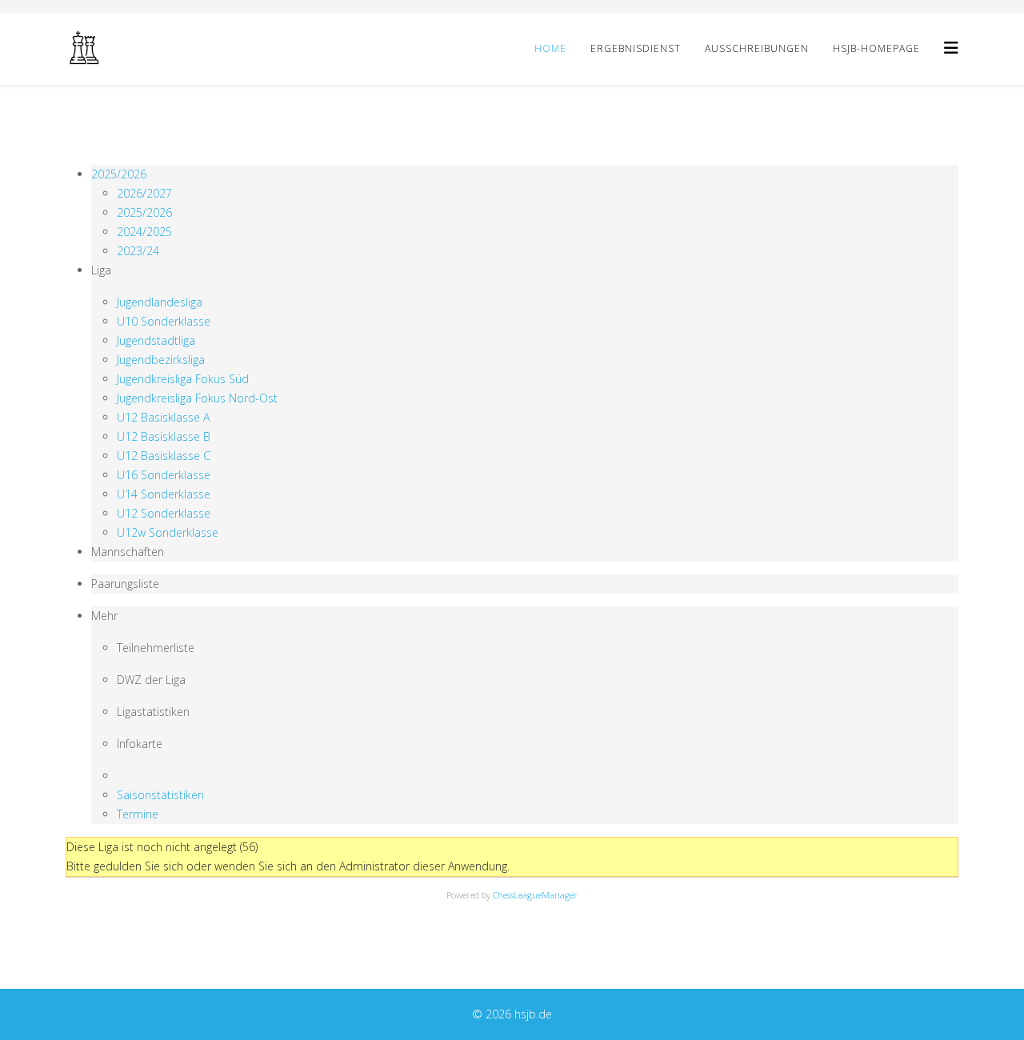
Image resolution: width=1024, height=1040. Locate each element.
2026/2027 (144, 193)
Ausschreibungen (757, 48)
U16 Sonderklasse (163, 474)
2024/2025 (144, 231)
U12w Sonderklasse (167, 532)
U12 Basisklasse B (163, 436)
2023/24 (138, 250)
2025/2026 (118, 174)
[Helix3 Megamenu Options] (951, 47)
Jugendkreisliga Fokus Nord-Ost (197, 398)
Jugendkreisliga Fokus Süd (183, 378)
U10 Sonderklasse (163, 321)
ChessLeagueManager (535, 895)
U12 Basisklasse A (163, 417)
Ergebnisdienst (635, 48)
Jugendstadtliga (156, 340)
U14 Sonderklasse (163, 494)
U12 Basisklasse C (163, 455)
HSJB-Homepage (876, 48)
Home (550, 48)
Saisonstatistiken (160, 794)
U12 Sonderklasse (163, 513)
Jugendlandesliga (159, 302)
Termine (137, 814)
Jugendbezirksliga (161, 359)
